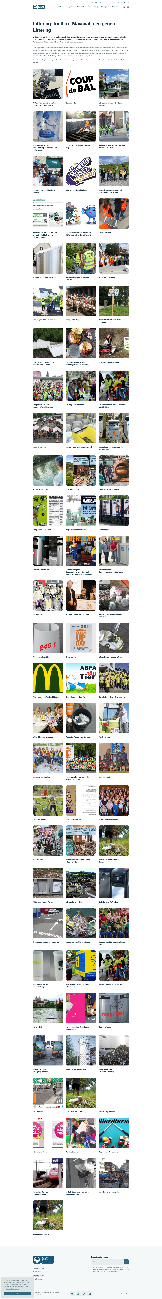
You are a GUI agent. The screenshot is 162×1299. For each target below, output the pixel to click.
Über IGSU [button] (94, 2)
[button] (124, 7)
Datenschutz (125, 1294)
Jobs (114, 2)
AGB (119, 1294)
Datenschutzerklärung (13, 1289)
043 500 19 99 (38, 1276)
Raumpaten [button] (105, 7)
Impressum (112, 1294)
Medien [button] (109, 2)
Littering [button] (61, 7)
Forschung (115, 7)
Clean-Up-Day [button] (93, 7)
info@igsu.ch (124, 60)
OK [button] (17, 1293)
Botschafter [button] (81, 7)
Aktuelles (102, 2)
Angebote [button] (71, 7)
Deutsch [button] (126, 2)
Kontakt (120, 2)
